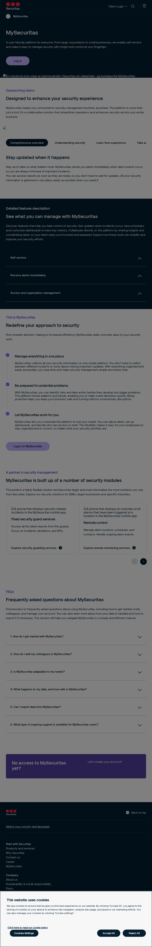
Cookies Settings (24, 933)
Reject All (134, 933)
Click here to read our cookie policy (28, 927)
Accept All (109, 933)
